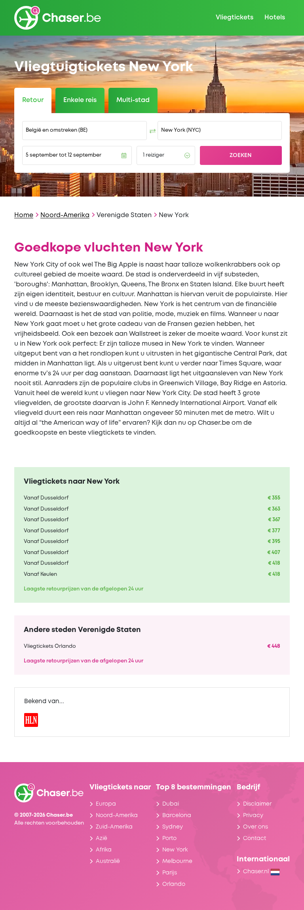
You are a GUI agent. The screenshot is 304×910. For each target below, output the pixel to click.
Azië (101, 838)
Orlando (173, 884)
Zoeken (241, 155)
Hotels (274, 18)
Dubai (170, 804)
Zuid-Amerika (114, 827)
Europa (106, 804)
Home (23, 215)
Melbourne (177, 861)
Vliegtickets (234, 18)
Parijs (169, 872)
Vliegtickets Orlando (50, 646)
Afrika (104, 850)
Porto (169, 838)
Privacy (253, 815)
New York (175, 850)
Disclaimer (257, 804)
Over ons (255, 827)
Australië (108, 861)
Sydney (172, 827)
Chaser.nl (256, 871)
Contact (254, 838)
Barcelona (176, 815)
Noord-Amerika (64, 215)
